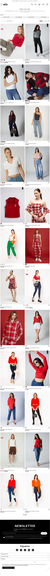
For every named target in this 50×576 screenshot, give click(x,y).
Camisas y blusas (6, 17)
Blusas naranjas (19, 17)
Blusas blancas (31, 17)
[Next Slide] (48, 17)
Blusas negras (44, 17)
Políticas (3, 558)
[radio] (40, 21)
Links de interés (4, 556)
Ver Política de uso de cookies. (22, 565)
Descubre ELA (4, 554)
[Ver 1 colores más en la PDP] (6, 101)
